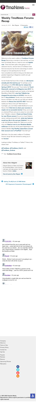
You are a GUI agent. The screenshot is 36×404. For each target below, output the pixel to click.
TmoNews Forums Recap (14, 154)
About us (2, 343)
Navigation (33, 5)
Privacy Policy (4, 347)
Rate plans (3, 364)
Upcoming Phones (5, 361)
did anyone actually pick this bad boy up (17, 82)
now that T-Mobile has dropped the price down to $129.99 (15, 94)
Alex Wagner (15, 25)
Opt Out (2, 352)
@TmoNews (5, 148)
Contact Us (3, 350)
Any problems (10, 97)
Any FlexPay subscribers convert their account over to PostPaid (17, 130)
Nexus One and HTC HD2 (17, 101)
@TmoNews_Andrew (8, 150)
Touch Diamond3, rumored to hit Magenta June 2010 (17, 88)
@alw (14, 171)
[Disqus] (17, 261)
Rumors (2, 359)
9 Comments (24, 25)
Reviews (2, 357)
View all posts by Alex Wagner (12, 174)
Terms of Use (4, 345)
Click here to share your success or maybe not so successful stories (16, 109)
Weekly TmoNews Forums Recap (17, 19)
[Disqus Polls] (17, 213)
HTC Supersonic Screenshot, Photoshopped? (20, 184)
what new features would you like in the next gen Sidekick (17, 119)
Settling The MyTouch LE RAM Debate (13, 181)
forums (6, 139)
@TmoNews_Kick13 (16, 148)
